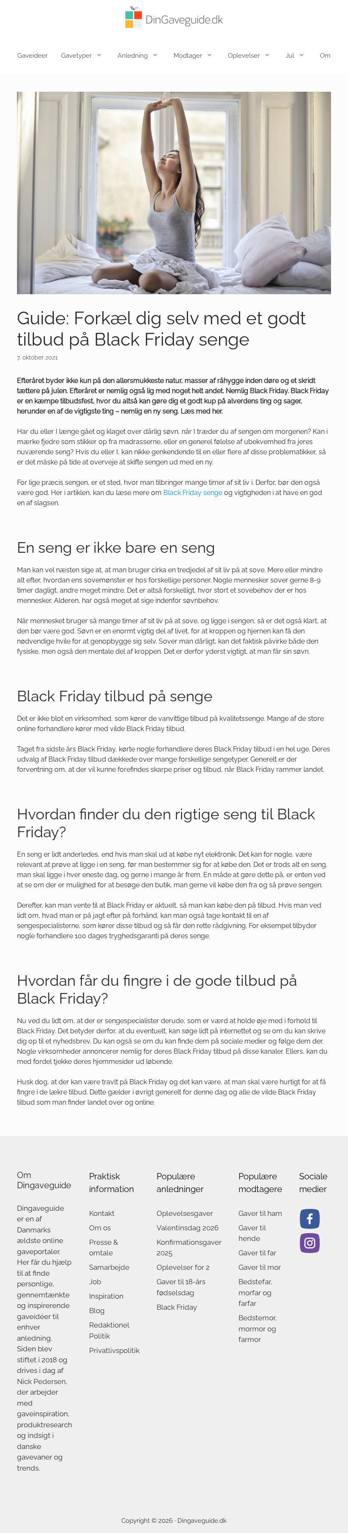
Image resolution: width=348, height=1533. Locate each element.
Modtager (188, 55)
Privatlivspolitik (114, 1350)
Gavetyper (76, 55)
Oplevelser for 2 (183, 1267)
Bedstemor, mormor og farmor (258, 1329)
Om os (100, 1228)
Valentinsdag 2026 (188, 1228)
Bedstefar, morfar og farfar (255, 1292)
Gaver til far (257, 1253)
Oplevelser (244, 55)
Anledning (133, 55)
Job (95, 1281)
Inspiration (106, 1296)
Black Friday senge (192, 493)
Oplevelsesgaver (185, 1213)
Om (325, 55)
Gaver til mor (260, 1267)
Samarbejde (109, 1267)
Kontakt (102, 1213)
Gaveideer (32, 55)
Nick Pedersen (41, 1381)
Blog (97, 1310)
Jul (290, 55)
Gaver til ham (260, 1213)
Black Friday (177, 1307)
